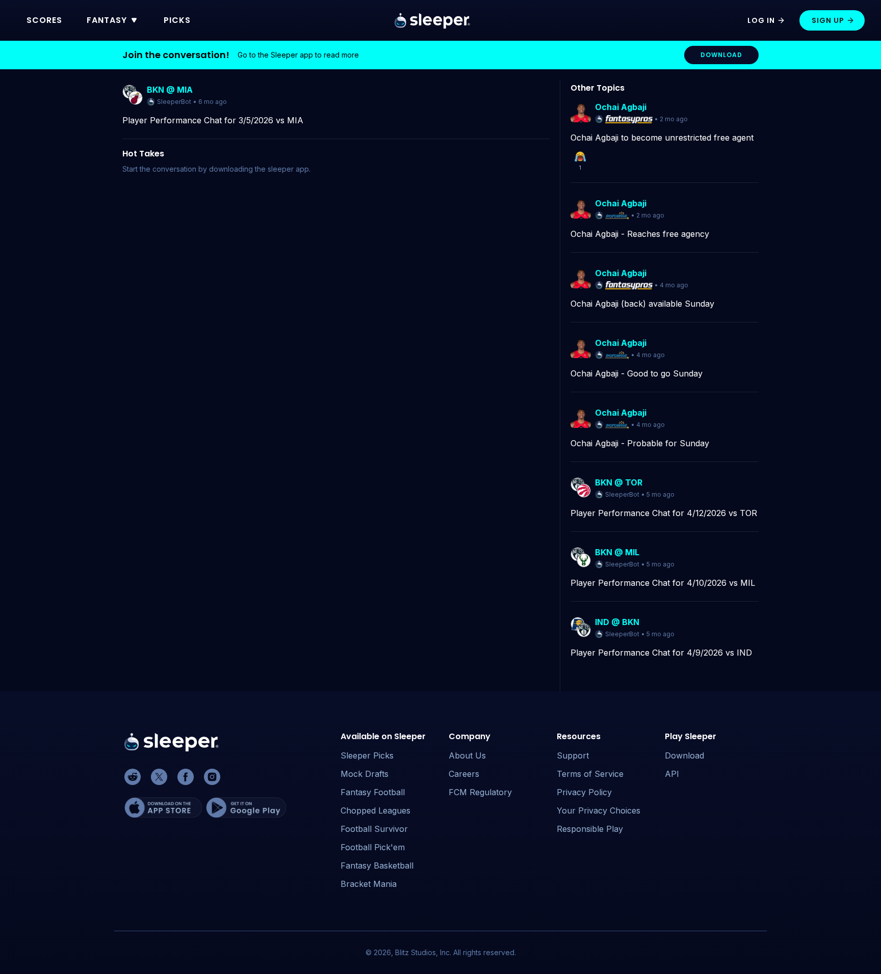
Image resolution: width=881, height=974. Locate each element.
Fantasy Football (373, 792)
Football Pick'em (373, 847)
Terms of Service (590, 774)
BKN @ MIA (170, 90)
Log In (761, 20)
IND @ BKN (617, 622)
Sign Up (828, 20)
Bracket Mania (369, 884)
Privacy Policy (584, 792)
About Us (467, 755)
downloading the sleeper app (259, 169)
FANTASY (107, 20)
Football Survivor (374, 829)
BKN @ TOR (618, 482)
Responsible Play (590, 829)
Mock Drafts (364, 774)
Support (573, 755)
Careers (464, 774)
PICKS (177, 20)
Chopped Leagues (375, 810)
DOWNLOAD (721, 54)
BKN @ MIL (617, 552)
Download (684, 755)
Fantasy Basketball (377, 865)
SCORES (44, 20)
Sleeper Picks (367, 755)
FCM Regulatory (480, 792)
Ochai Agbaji (620, 107)
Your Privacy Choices (598, 810)
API (672, 774)
